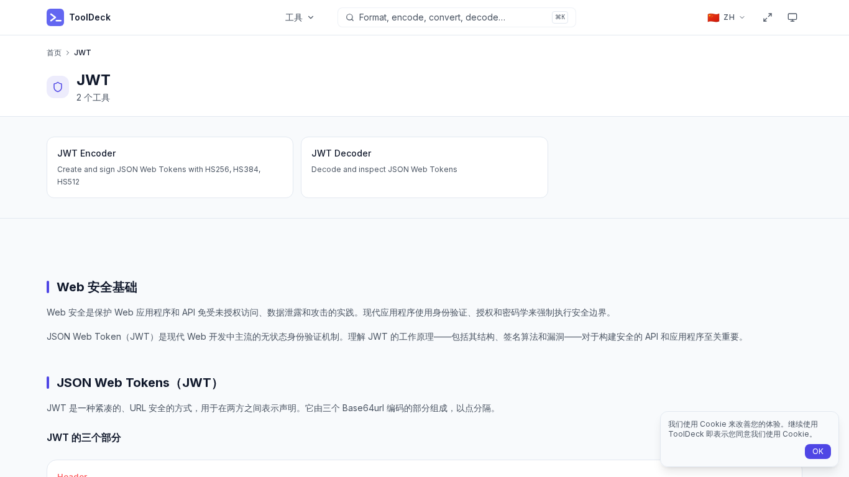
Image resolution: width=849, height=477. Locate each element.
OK (818, 451)
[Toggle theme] (792, 17)
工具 (294, 17)
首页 (54, 52)
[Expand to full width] (768, 17)
